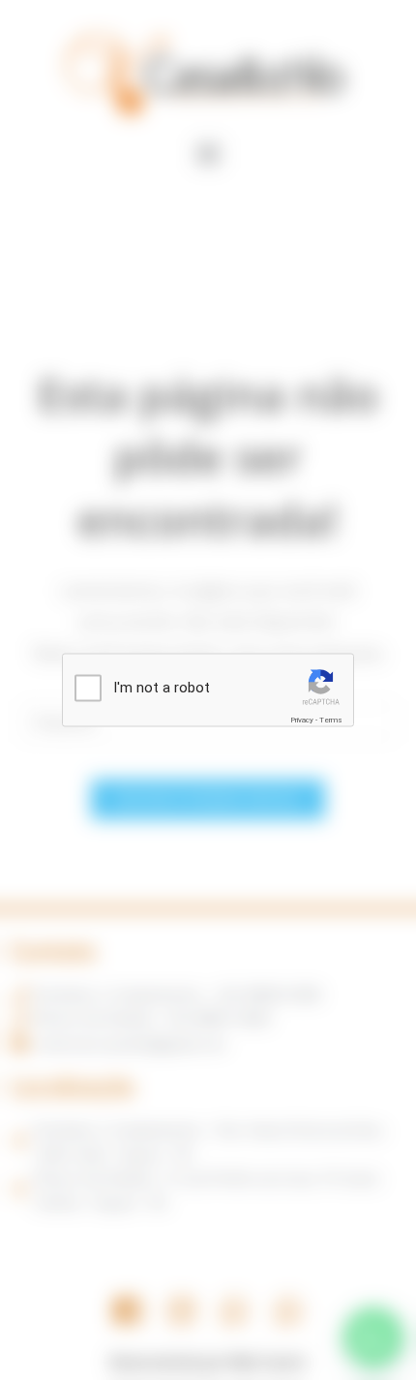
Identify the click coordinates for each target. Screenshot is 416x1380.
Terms (330, 720)
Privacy (301, 720)
